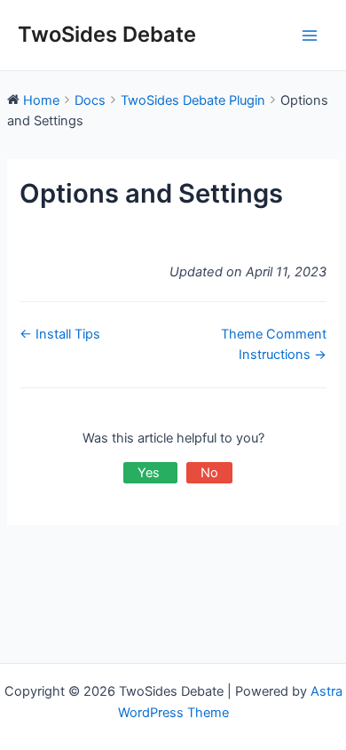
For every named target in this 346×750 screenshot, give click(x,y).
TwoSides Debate (107, 34)
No (209, 473)
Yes (150, 473)
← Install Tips (60, 334)
